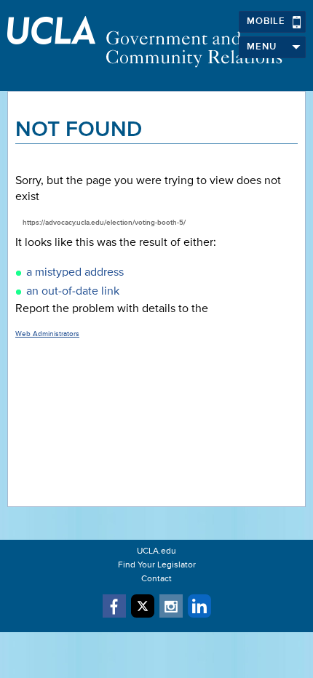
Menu (262, 47)
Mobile (266, 21)
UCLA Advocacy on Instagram (171, 606)
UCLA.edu (156, 551)
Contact (156, 579)
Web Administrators (47, 334)
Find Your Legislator (157, 565)
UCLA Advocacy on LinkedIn (199, 606)
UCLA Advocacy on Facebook (114, 606)
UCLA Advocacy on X (142, 606)
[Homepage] (156, 42)
